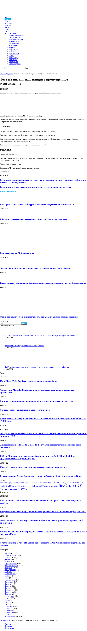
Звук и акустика (15, 37)
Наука (7, 27)
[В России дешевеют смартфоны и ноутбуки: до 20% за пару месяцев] (3, 215)
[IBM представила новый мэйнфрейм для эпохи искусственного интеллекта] (3, 200)
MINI (61, 482)
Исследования (10, 570)
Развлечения (14, 54)
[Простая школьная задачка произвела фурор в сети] (7, 344)
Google (32, 482)
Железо (7, 21)
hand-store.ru (5, 620)
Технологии (13, 62)
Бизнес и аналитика (16, 35)
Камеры (8, 25)
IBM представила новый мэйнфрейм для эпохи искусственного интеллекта (37, 204)
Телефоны (13, 60)
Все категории (10, 33)
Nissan (69, 482)
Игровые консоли (16, 39)
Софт (7, 31)
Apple (10, 483)
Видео (39, 486)
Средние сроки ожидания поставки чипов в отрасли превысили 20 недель (36, 401)
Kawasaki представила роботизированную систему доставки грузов (33, 467)
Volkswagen (27, 486)
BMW (17, 483)
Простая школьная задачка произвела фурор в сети (24, 346)
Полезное (8, 594)
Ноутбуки (13, 47)
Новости (8, 586)
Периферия (13, 50)
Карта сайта (9, 628)
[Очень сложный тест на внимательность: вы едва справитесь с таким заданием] (22, 312)
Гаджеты (8, 19)
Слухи (11, 56)
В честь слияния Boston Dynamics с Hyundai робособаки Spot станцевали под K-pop (41, 476)
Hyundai (46, 483)
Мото (7, 578)
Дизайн (7, 560)
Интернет (8, 23)
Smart (78, 482)
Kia (54, 482)
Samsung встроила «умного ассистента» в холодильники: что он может (35, 268)
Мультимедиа (14, 43)
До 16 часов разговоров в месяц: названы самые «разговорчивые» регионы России (37, 367)
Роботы (7, 29)
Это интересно (15, 64)
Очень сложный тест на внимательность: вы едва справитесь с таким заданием (39, 317)
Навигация (13, 45)
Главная (3, 74)
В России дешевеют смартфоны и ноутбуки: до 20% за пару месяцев (33, 219)
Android (3, 483)
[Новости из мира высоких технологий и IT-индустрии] (17, 7)
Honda (39, 482)
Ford (25, 483)
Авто (6, 17)
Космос (7, 576)
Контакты (8, 626)
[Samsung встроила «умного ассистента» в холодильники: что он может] (3, 264)
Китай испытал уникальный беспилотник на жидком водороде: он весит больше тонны (43, 283)
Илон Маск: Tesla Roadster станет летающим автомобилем (29, 381)
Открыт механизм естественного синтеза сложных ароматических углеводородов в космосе (40, 335)
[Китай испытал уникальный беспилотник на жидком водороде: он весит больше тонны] (3, 278)
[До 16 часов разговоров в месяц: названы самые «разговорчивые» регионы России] (17, 365)
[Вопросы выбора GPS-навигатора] (22, 249)
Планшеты (13, 52)
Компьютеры (14, 41)
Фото (7, 614)
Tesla (5, 486)
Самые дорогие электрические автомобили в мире (25, 410)
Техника (8, 610)
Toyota (16, 486)
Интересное (51, 486)
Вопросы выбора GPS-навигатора (17, 253)
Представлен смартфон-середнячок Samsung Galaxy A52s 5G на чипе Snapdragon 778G (43, 511)
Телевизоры (13, 58)
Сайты (7, 600)
